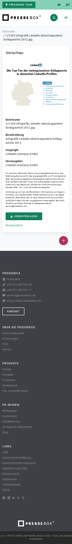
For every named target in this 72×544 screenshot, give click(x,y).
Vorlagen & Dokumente (17, 427)
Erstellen (7, 374)
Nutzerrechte (14, 225)
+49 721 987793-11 (19, 290)
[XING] (23, 498)
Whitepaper (9, 410)
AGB (5, 452)
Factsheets (9, 416)
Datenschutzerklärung (16, 457)
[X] (18, 498)
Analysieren (9, 385)
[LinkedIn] (9, 498)
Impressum (9, 479)
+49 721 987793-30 (19, 284)
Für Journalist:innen (15, 390)
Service (7, 349)
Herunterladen (25, 216)
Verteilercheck (11, 484)
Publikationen (11, 421)
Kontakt (13, 311)
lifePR (6, 490)
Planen (6, 369)
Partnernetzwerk (13, 333)
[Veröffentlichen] (63, 240)
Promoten (8, 380)
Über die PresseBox (18, 327)
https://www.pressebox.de (24, 300)
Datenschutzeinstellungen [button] (19, 463)
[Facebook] (3, 498)
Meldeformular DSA (14, 468)
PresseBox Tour (20, 4)
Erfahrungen (10, 338)
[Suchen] (54, 17)
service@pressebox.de (16, 206)
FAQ (5, 344)
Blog (5, 432)
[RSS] (13, 498)
